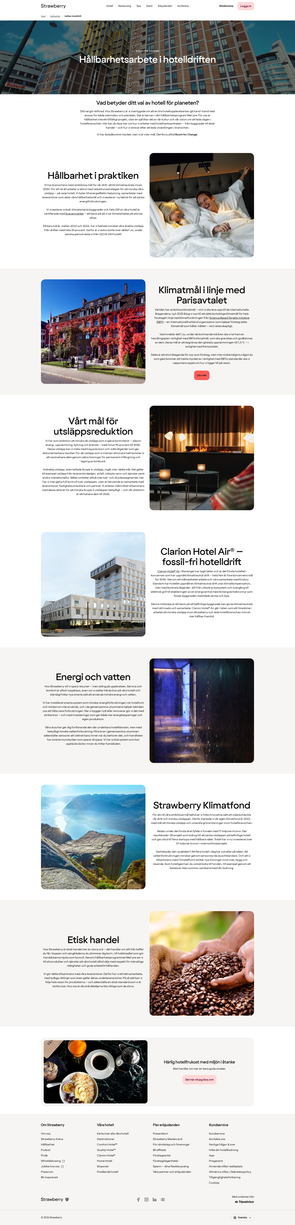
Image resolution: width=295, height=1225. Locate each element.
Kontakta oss (217, 1139)
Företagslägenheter (165, 1161)
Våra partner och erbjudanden (172, 1172)
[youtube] (163, 1200)
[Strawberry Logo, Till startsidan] (53, 6)
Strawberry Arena (52, 1139)
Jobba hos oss (50, 1166)
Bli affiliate (159, 1150)
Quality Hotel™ (106, 1150)
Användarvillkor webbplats (226, 1166)
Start (43, 16)
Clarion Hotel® (106, 1155)
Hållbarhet (47, 1144)
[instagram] (146, 1200)
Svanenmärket (74, 214)
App (211, 1155)
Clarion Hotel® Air (168, 571)
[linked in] (155, 1200)
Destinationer (105, 1139)
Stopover (103, 1166)
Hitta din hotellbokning (223, 1150)
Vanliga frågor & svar (222, 1144)
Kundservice (217, 1134)
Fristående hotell (107, 1172)
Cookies (214, 1183)
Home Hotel (104, 1161)
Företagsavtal (162, 1155)
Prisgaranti (216, 1161)
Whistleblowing (51, 1161)
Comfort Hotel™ (107, 1144)
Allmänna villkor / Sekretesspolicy (230, 1172)
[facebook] (138, 1200)
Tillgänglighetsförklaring (224, 1177)
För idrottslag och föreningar (171, 1144)
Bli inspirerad (49, 1177)
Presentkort (160, 1134)
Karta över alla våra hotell (113, 1134)
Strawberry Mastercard (167, 1139)
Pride (44, 1155)
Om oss (46, 1134)
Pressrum (47, 1172)
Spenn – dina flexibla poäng (171, 1166)
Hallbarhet (55, 16)
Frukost (45, 1150)
